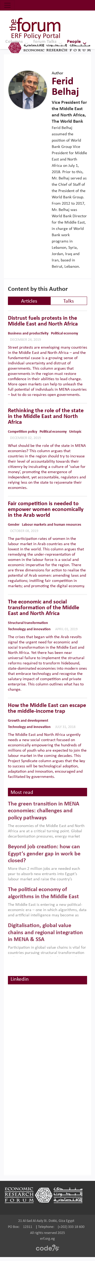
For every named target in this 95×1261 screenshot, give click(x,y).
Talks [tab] (68, 301)
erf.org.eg (47, 1239)
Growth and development (28, 721)
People (74, 41)
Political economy (64, 333)
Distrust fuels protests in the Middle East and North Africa (43, 321)
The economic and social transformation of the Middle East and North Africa (43, 608)
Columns (14, 41)
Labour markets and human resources (51, 525)
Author (57, 73)
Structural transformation (28, 623)
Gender (14, 525)
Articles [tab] (29, 301)
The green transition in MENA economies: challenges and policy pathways (43, 811)
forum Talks (44, 41)
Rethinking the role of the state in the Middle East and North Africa (46, 416)
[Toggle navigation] (7, 5)
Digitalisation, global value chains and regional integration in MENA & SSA (45, 933)
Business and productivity (28, 333)
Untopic (75, 432)
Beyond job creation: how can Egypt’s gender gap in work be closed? (44, 854)
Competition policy (22, 432)
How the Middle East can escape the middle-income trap (47, 708)
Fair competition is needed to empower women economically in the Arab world (45, 509)
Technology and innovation (29, 629)
